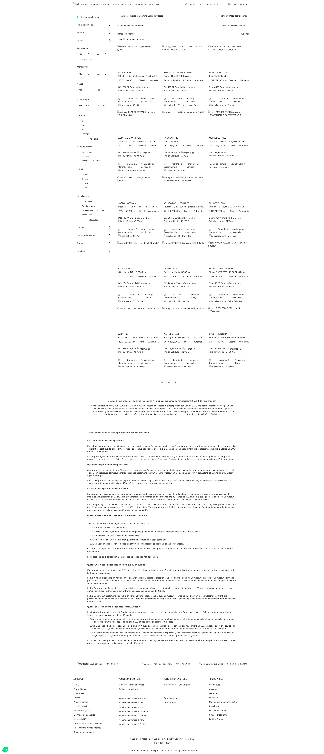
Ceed (168, 449)
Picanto (192, 494)
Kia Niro (94, 577)
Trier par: (233, 16)
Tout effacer (245, 33)
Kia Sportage (96, 588)
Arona (215, 473)
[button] (5, 750)
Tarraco (112, 473)
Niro (158, 456)
